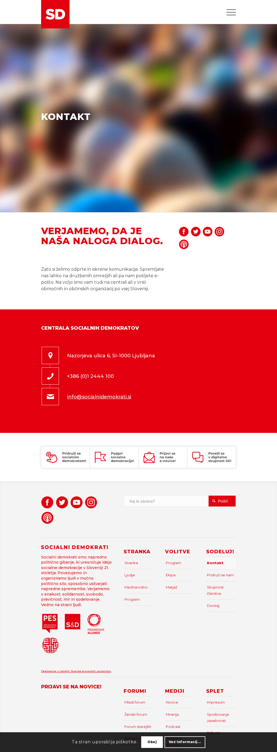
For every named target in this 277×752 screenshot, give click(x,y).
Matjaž (171, 587)
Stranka (131, 563)
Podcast (173, 726)
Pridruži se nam (220, 575)
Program (132, 599)
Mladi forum (134, 702)
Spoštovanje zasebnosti (218, 717)
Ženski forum (135, 714)
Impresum (216, 702)
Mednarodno (136, 587)
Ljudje (129, 575)
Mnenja (172, 714)
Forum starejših (137, 726)
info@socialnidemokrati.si (99, 397)
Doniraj (213, 605)
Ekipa (171, 575)
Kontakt (215, 563)
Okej (152, 742)
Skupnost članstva (215, 590)
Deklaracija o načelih (56, 671)
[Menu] (229, 12)
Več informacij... (185, 742)
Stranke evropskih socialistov (91, 671)
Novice (172, 702)
